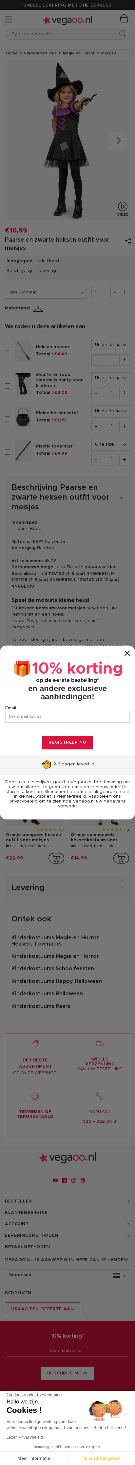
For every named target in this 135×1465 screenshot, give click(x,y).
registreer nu (67, 742)
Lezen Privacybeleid (25, 1437)
